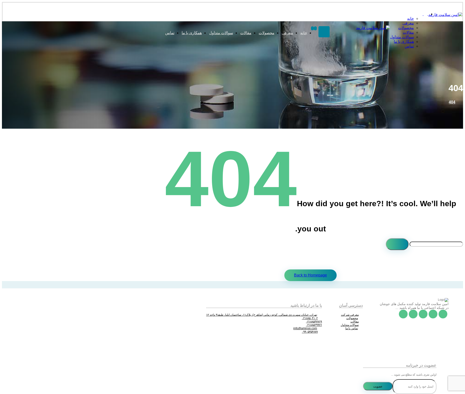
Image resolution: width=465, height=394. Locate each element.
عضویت (377, 386)
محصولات (352, 318)
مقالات (354, 321)
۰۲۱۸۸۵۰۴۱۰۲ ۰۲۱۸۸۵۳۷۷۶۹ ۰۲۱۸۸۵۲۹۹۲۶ (312, 321)
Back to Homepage (310, 275)
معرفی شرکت (350, 314)
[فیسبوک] (443, 314)
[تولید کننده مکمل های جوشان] (445, 15)
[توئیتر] (433, 314)
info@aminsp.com (305, 328)
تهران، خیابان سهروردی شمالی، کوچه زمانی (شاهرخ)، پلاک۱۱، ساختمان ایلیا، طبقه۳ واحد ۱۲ (261, 314)
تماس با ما (351, 328)
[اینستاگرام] (423, 314)
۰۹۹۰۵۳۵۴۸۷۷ (310, 331)
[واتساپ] (403, 314)
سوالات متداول (350, 325)
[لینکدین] (413, 314)
